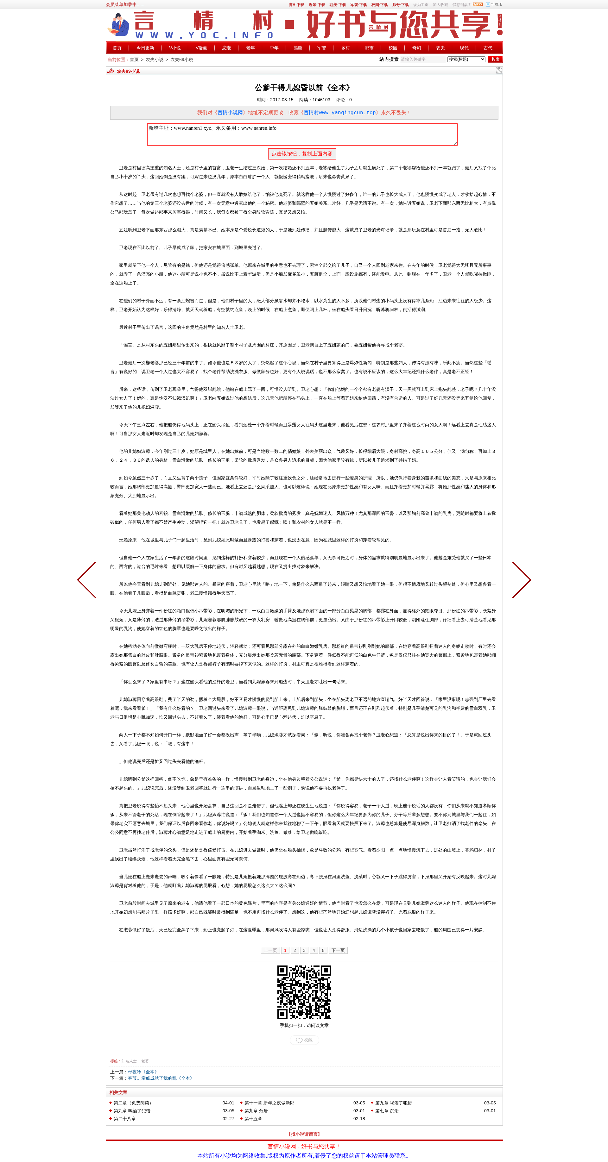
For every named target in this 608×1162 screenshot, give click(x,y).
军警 (321, 47)
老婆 (145, 1061)
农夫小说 (154, 59)
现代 (464, 47)
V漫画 (201, 47)
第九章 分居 (256, 1110)
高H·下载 (296, 5)
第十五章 (253, 1118)
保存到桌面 (462, 5)
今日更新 (145, 47)
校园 (393, 47)
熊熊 (298, 47)
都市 (369, 47)
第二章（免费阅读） (134, 1102)
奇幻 (416, 47)
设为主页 (420, 5)
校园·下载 (379, 5)
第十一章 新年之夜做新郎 (269, 1102)
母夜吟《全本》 (143, 1071)
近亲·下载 (317, 5)
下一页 (338, 950)
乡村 (345, 47)
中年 (274, 47)
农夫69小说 (181, 59)
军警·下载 (359, 5)
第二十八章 (125, 1118)
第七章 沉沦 (387, 1110)
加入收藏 (440, 5)
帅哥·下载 (400, 5)
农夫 (440, 47)
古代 (488, 47)
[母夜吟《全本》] (88, 581)
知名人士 (129, 1061)
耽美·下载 (338, 5)
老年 (250, 47)
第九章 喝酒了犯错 (393, 1102)
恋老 (226, 47)
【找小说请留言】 (304, 1134)
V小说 (175, 47)
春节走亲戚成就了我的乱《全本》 (161, 1078)
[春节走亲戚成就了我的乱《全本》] (520, 581)
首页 (117, 47)
